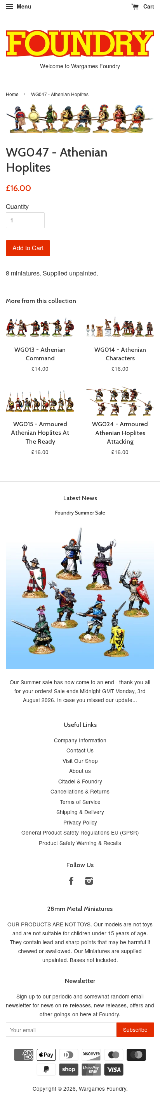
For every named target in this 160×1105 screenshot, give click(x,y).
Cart (148, 6)
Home (12, 94)
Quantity (17, 206)
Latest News (80, 498)
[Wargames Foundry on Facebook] (71, 882)
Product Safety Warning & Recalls (80, 843)
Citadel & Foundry (80, 781)
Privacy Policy (80, 822)
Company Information (80, 740)
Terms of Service (80, 802)
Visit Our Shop (80, 760)
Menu (23, 6)
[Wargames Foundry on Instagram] (89, 882)
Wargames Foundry (102, 1088)
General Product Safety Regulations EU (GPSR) (80, 832)
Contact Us (80, 750)
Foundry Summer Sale (80, 512)
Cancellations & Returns (80, 791)
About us (80, 771)
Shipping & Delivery (80, 812)
